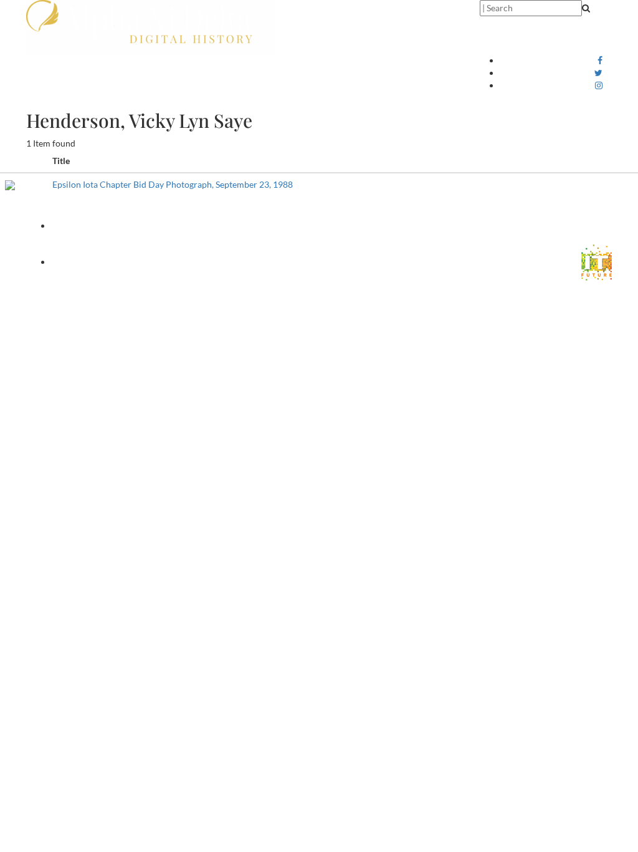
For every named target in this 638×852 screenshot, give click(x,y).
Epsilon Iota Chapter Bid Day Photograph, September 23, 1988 (172, 184)
